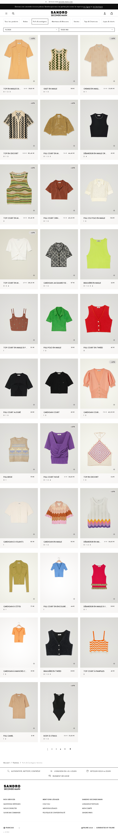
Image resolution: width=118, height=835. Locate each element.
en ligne (86, 6)
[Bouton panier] (112, 13)
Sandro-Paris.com (66, 2)
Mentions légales (50, 808)
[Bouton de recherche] (13, 13)
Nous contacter (10, 808)
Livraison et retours (90, 804)
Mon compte (87, 808)
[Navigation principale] (6, 13)
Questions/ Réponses (11, 804)
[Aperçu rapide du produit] (34, 81)
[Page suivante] (70, 749)
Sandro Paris (87, 812)
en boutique (98, 6)
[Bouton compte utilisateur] (105, 13)
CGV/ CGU (46, 804)
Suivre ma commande (11, 812)
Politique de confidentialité (54, 812)
